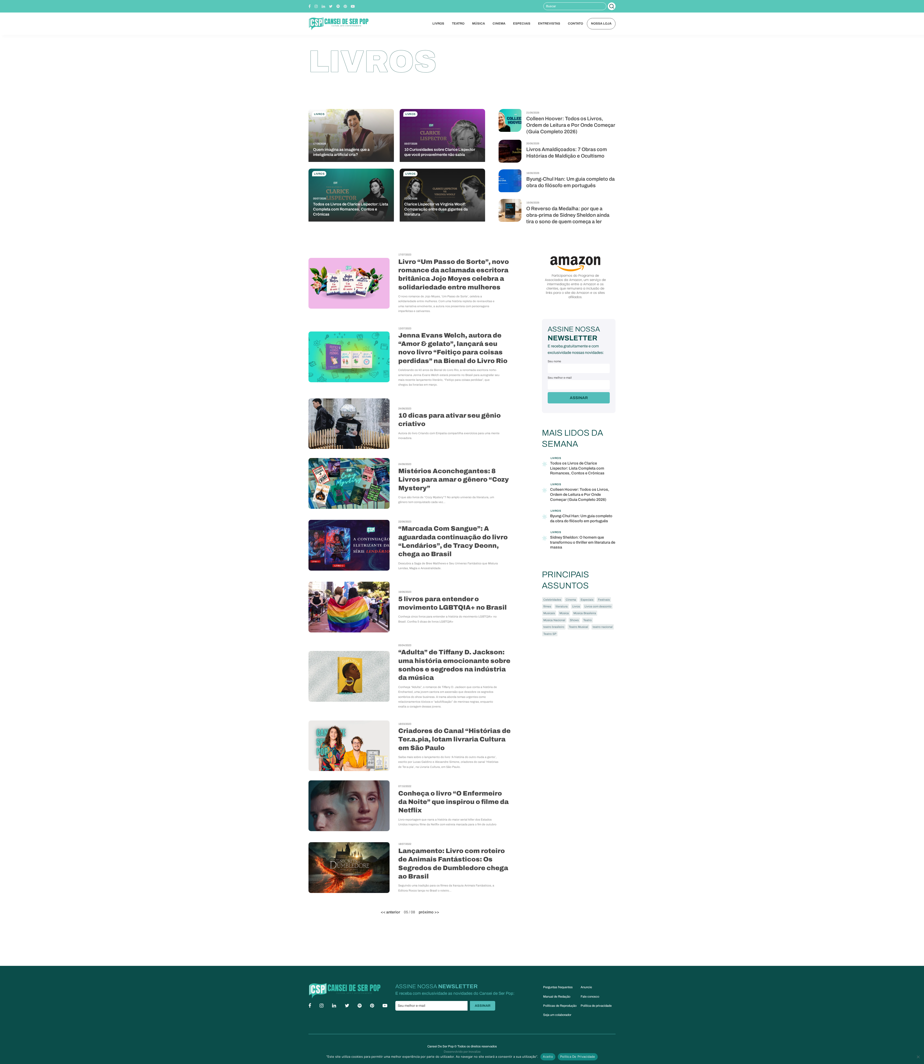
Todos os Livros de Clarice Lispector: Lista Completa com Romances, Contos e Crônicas (577, 468)
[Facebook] (309, 6)
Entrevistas (549, 23)
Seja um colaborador (557, 1015)
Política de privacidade (596, 1005)
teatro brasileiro (553, 627)
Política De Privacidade (577, 1056)
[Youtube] (353, 6)
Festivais (604, 599)
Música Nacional (554, 620)
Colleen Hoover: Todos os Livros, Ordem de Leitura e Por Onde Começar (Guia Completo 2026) (570, 125)
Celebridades (552, 599)
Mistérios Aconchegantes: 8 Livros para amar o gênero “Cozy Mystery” (453, 479)
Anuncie (586, 987)
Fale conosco (590, 996)
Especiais (521, 23)
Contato (575, 23)
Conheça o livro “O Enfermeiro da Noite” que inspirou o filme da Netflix (453, 802)
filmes (547, 606)
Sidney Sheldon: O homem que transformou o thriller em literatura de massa (582, 542)
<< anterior (390, 912)
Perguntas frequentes (558, 987)
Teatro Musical (578, 627)
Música (478, 23)
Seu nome (554, 361)
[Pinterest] (345, 6)
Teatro (458, 23)
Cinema (499, 23)
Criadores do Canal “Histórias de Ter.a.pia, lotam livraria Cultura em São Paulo (454, 739)
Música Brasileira (584, 613)
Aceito (548, 1056)
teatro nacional (603, 627)
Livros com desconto (597, 606)
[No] (918, 1056)
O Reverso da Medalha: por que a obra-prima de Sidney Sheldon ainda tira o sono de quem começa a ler (568, 215)
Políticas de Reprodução (560, 1005)
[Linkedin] (323, 6)
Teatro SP (549, 634)
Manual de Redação (556, 996)
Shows (574, 620)
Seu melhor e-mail (560, 377)
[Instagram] (316, 6)
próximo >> (429, 912)
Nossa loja (601, 23)
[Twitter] (331, 6)
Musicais (549, 613)
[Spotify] (338, 6)
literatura (562, 606)
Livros (438, 23)
